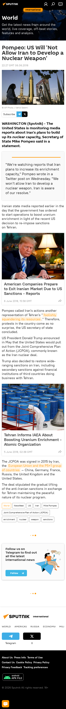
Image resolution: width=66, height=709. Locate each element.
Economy (49, 626)
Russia (34, 626)
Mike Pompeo (50, 505)
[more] (60, 300)
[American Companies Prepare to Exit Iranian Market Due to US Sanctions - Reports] (33, 256)
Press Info (20, 657)
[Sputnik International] (11, 5)
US (29, 505)
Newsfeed (19, 505)
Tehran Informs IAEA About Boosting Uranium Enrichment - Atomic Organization (33, 439)
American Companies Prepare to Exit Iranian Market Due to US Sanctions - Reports (33, 289)
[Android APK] (13, 677)
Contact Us (8, 662)
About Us (7, 657)
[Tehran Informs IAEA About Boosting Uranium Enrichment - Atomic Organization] (33, 407)
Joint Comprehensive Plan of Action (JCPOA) (25, 512)
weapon (35, 519)
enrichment (9, 519)
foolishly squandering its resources (29, 317)
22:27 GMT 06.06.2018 (15, 65)
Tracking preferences (35, 667)
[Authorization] (46, 4)
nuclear (23, 519)
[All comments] (5, 703)
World (6, 505)
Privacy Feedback (12, 667)
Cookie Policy (24, 662)
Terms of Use (35, 657)
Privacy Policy (41, 662)
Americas (20, 626)
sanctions (48, 519)
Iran (37, 505)
